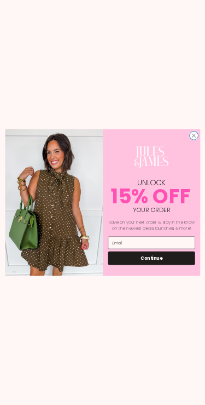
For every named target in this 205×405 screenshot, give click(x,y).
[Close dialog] (193, 135)
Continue (151, 258)
